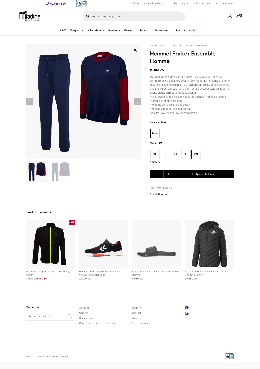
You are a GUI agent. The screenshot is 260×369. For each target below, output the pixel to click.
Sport (179, 30)
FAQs (135, 318)
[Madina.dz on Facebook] (187, 308)
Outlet (192, 30)
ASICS (63, 30)
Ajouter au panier (205, 174)
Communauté (86, 318)
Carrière (83, 312)
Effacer (156, 162)
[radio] (155, 133)
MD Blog (136, 307)
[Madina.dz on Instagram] (187, 314)
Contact (136, 312)
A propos (84, 307)
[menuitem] (56, 3)
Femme (128, 30)
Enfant (143, 30)
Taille (153, 143)
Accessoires (161, 30)
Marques (75, 30)
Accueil (153, 45)
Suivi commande (141, 323)
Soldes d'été (94, 30)
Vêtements (177, 45)
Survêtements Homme (196, 45)
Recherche (70, 316)
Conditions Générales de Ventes (97, 323)
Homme (112, 30)
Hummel (163, 194)
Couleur (154, 123)
